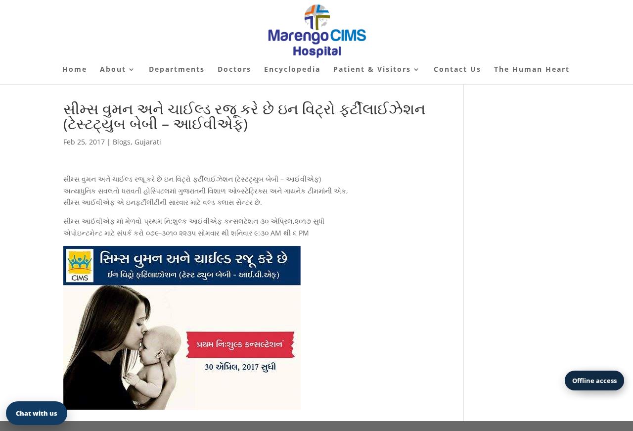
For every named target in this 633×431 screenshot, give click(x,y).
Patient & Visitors (372, 70)
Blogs (122, 141)
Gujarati (148, 141)
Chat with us (36, 413)
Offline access (594, 380)
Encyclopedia (292, 70)
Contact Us (457, 70)
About (113, 70)
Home (74, 70)
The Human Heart (532, 70)
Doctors (234, 70)
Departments (177, 70)
